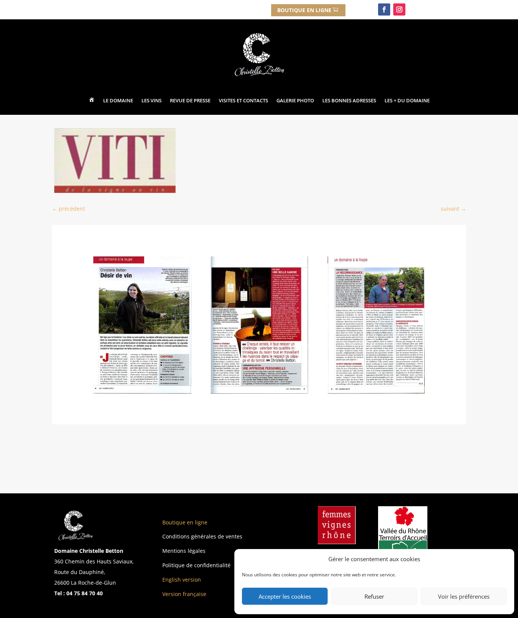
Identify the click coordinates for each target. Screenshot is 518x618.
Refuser (374, 596)
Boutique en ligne (184, 522)
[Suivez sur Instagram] (399, 9)
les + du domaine (407, 100)
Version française (184, 594)
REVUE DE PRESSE (190, 100)
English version (181, 579)
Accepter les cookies (285, 596)
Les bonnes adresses (349, 100)
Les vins (151, 100)
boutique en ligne (304, 10)
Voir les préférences (464, 596)
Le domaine (118, 100)
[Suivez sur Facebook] (384, 9)
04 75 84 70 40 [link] (85, 593)
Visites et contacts (243, 100)
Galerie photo (295, 100)
